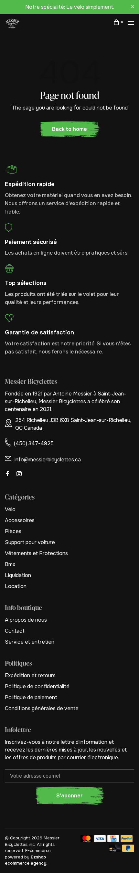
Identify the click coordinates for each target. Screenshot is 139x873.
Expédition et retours (30, 675)
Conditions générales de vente (42, 708)
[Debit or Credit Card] (115, 850)
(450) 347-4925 (34, 443)
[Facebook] (7, 474)
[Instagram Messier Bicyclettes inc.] (19, 474)
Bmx (10, 564)
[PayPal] (127, 840)
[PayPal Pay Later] (128, 850)
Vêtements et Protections (36, 553)
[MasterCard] (86, 840)
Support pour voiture (30, 542)
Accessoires (20, 520)
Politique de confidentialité (37, 686)
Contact (15, 630)
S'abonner (69, 795)
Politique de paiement (31, 697)
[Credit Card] (113, 840)
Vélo (10, 509)
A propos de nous (26, 619)
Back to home (69, 129)
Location (16, 586)
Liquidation (18, 575)
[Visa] (100, 840)
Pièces (13, 531)
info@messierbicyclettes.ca (48, 459)
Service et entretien (29, 641)
